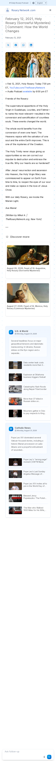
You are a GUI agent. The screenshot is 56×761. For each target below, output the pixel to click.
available (27, 91)
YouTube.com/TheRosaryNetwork (27, 87)
